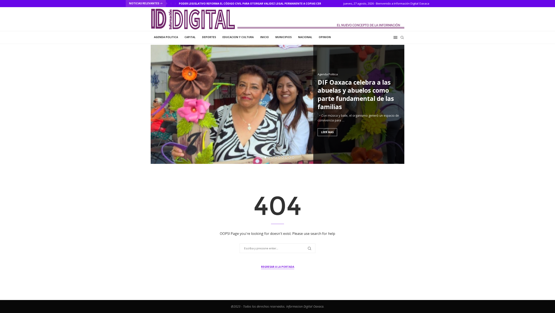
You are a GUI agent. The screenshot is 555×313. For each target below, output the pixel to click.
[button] (171, 3)
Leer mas (327, 132)
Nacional (305, 37)
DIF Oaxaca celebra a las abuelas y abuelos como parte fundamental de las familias (356, 94)
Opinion (325, 37)
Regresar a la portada (277, 267)
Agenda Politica (166, 37)
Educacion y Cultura (238, 37)
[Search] (402, 37)
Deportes (209, 37)
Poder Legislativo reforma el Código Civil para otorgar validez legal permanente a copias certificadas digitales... (265, 3)
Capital (190, 37)
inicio (264, 37)
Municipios (283, 37)
